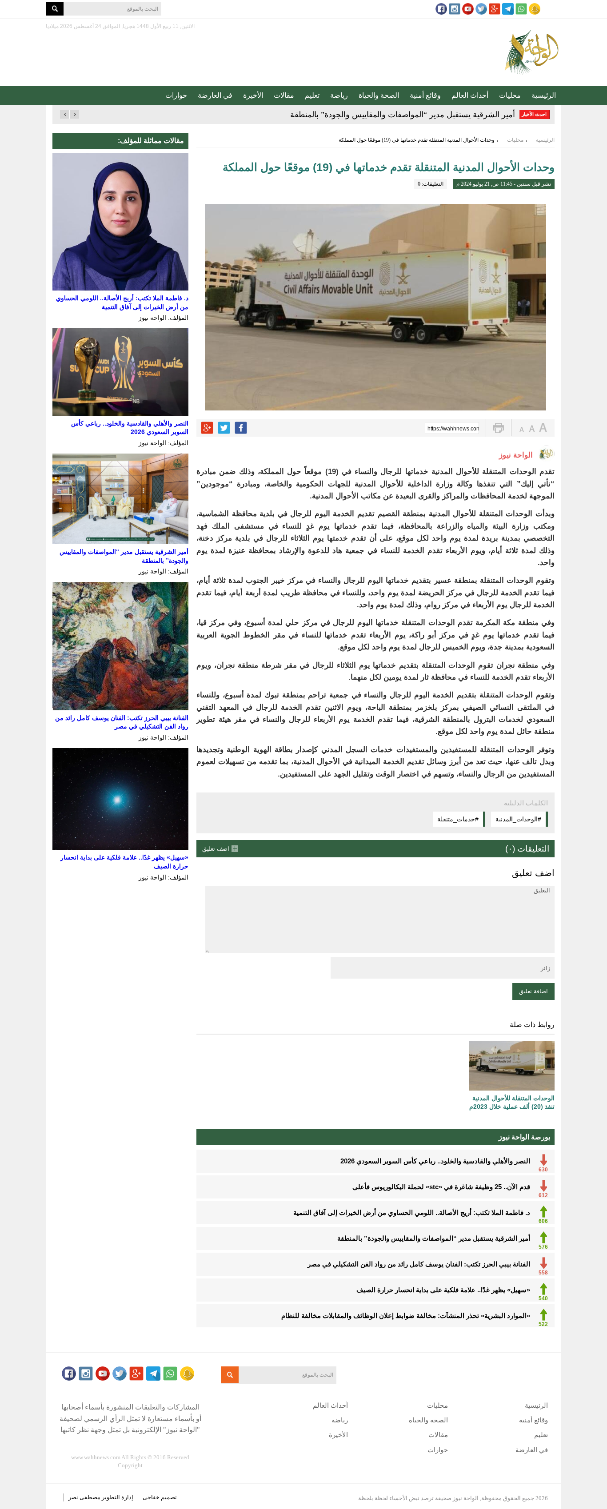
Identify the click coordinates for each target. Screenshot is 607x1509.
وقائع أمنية (425, 95)
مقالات (284, 95)
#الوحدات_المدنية (518, 819)
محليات (510, 95)
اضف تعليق (215, 848)
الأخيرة (253, 95)
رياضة (339, 95)
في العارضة (215, 95)
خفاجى (151, 1497)
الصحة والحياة (379, 95)
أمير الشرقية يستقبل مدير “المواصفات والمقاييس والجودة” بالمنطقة (402, 114)
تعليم (312, 95)
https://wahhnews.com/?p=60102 (453, 429)
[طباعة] (498, 428)
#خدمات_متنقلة (458, 819)
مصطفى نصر (85, 1497)
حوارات (176, 95)
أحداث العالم (469, 95)
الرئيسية (543, 95)
